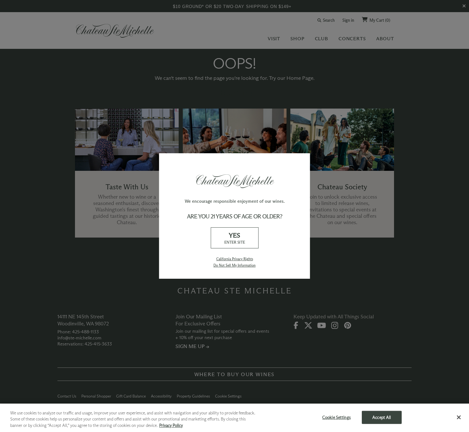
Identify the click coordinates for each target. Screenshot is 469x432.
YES (234, 237)
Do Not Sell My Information (234, 265)
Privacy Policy (171, 425)
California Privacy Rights (234, 259)
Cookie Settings (336, 417)
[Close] (459, 417)
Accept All (381, 417)
